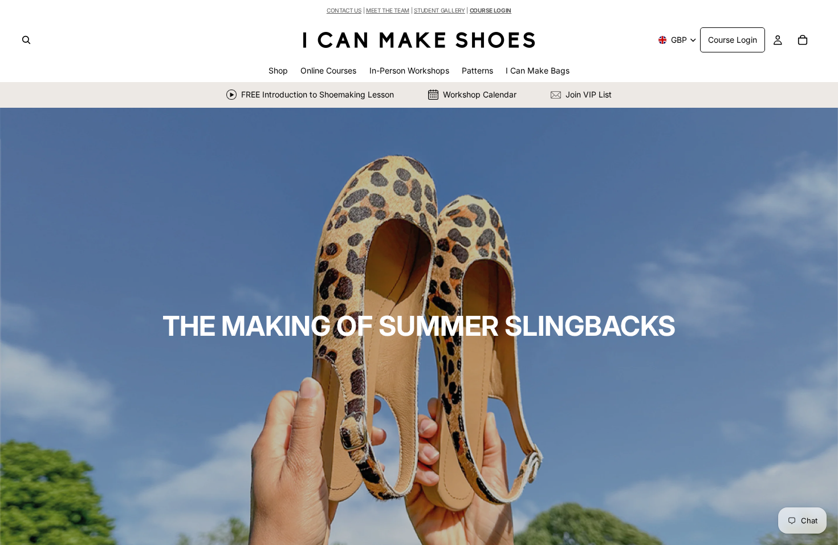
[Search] (26, 39)
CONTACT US (344, 10)
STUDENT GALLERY (439, 10)
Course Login (732, 39)
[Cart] (802, 39)
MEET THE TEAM (387, 10)
